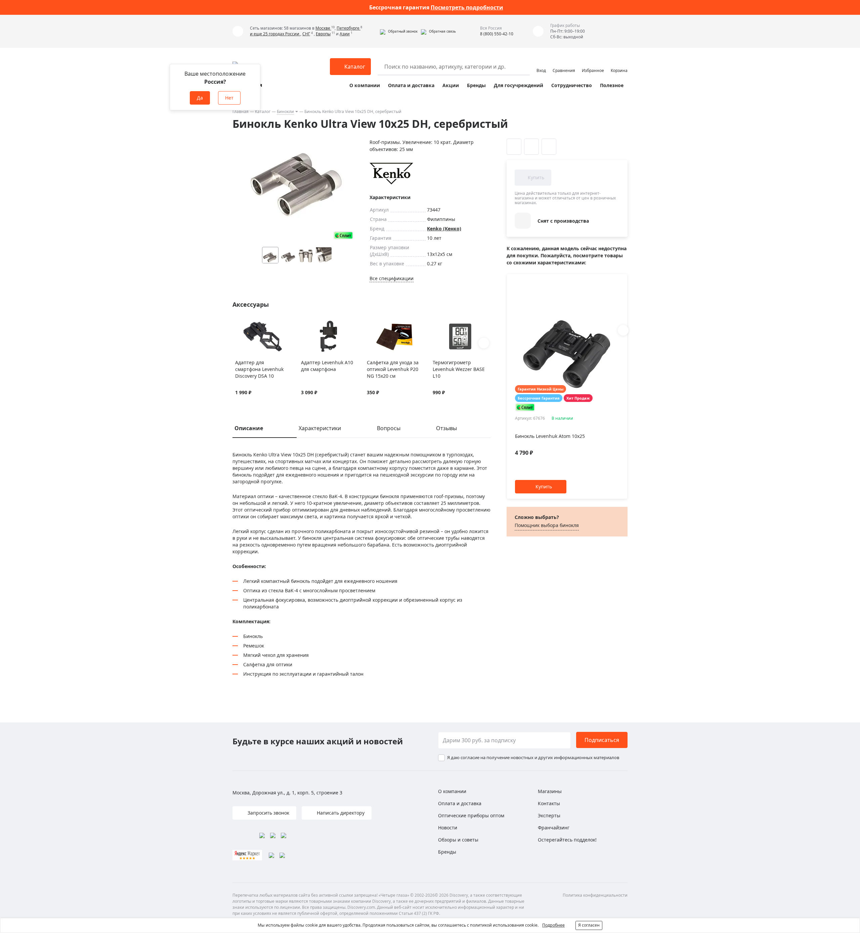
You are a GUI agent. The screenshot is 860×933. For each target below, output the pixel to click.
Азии (345, 34)
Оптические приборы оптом (471, 815)
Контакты (549, 803)
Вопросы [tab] (388, 428)
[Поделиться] (549, 147)
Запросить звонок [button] (267, 813)
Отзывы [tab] (446, 428)
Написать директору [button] (339, 813)
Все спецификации (392, 278)
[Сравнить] (247, 324)
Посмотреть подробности (467, 7)
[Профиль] (541, 64)
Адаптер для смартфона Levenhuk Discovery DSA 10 (259, 369)
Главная (240, 111)
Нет (229, 98)
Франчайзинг (553, 827)
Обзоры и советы (458, 839)
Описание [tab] (248, 428)
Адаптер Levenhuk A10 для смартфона (327, 365)
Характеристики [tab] (320, 428)
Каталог (262, 111)
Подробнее (553, 925)
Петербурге (348, 28)
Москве (323, 28)
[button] (399, 31)
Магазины (550, 791)
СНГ (306, 34)
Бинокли (285, 111)
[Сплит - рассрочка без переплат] (343, 235)
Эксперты (549, 815)
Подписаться (602, 740)
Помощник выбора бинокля (547, 525)
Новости (447, 827)
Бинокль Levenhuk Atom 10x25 (550, 436)
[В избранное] (238, 324)
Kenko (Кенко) (444, 228)
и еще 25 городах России (275, 34)
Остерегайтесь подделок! (567, 839)
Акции (450, 85)
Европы (323, 34)
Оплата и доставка (411, 85)
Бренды (476, 85)
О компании (364, 85)
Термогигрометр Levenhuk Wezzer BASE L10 (459, 369)
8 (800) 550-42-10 (496, 34)
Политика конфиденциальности (595, 895)
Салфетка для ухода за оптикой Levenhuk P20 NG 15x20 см (393, 369)
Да (200, 98)
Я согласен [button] (589, 925)
